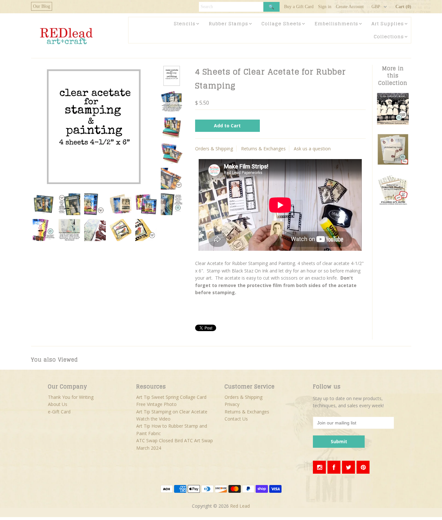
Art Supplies (387, 23)
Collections (389, 36)
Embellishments (336, 23)
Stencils (184, 23)
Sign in (324, 6)
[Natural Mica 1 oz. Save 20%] (393, 123)
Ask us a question (312, 148)
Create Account (350, 6)
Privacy (232, 404)
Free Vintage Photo (156, 404)
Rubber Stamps (228, 23)
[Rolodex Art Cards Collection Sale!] (393, 204)
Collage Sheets (281, 23)
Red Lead (240, 506)
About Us (57, 404)
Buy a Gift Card (299, 6)
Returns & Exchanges (263, 148)
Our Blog (41, 6)
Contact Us (236, 419)
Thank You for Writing (71, 397)
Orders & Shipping (214, 148)
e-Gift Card (59, 412)
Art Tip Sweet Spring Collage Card (171, 397)
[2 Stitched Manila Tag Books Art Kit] (393, 163)
